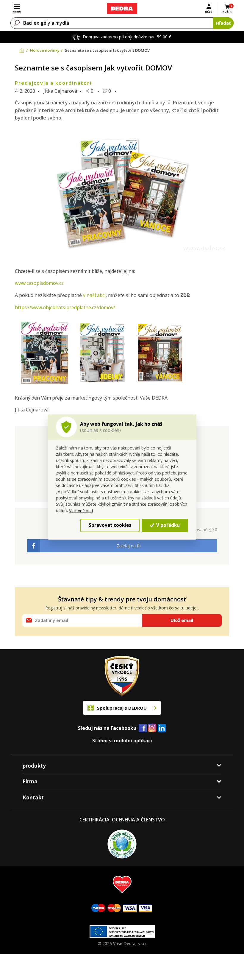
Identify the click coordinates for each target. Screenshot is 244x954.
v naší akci (94, 295)
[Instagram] (152, 728)
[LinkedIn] (162, 728)
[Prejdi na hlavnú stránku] (122, 8)
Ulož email (182, 620)
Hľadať (223, 23)
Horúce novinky (45, 50)
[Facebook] (143, 728)
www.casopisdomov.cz (39, 283)
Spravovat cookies (110, 525)
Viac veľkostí (81, 510)
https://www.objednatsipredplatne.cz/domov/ (65, 307)
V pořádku (167, 525)
